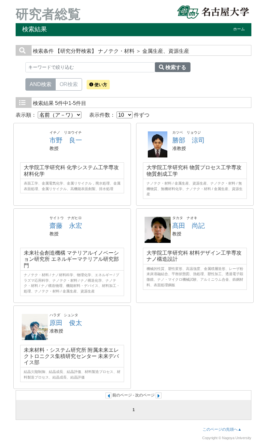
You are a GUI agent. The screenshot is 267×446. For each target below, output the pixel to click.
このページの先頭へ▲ (222, 429)
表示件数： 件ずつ (119, 115)
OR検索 (69, 84)
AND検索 (40, 84)
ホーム (239, 29)
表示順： (27, 115)
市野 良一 (65, 140)
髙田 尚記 (188, 225)
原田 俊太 (65, 322)
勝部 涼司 (188, 140)
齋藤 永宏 (65, 225)
